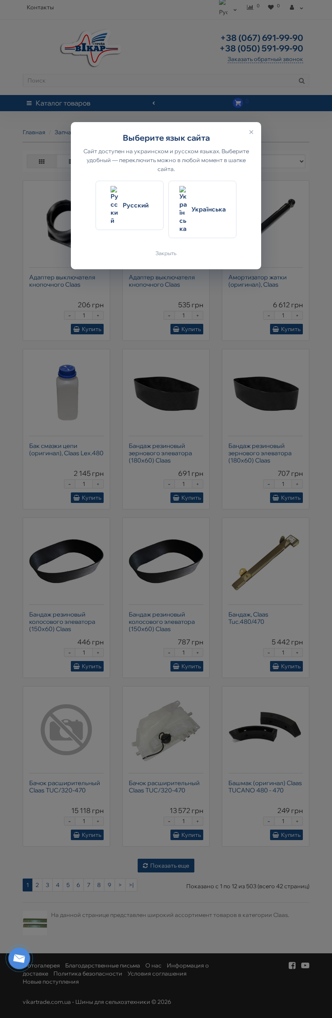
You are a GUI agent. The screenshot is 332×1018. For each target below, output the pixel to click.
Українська (209, 209)
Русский (136, 205)
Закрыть (166, 253)
